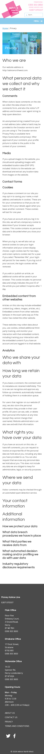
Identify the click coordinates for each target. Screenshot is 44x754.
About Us (10, 713)
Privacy (9, 721)
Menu (36, 21)
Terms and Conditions (17, 726)
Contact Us (11, 717)
